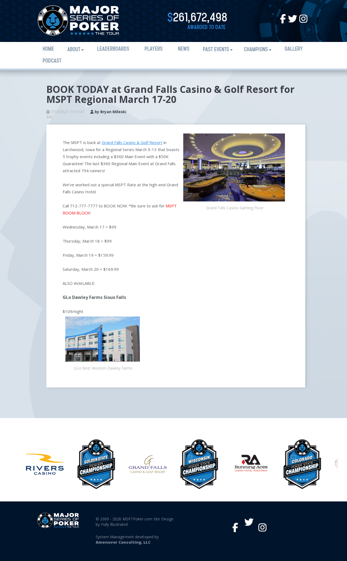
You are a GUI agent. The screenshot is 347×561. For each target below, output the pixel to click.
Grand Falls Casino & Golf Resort (132, 142)
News (183, 49)
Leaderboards (113, 49)
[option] (44, 464)
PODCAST (52, 61)
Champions (256, 50)
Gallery (294, 49)
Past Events (216, 50)
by (110, 111)
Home (48, 49)
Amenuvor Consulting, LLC (123, 542)
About (73, 50)
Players (153, 49)
